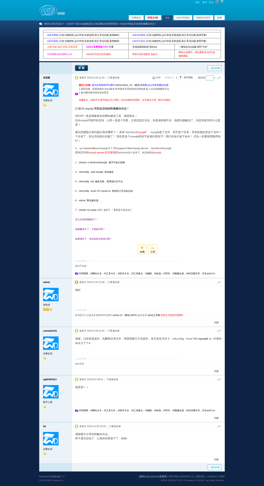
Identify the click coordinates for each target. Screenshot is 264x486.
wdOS (133, 315)
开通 (111, 47)
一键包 (135, 85)
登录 (204, 2)
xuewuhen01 (50, 330)
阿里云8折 (153, 17)
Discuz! (56, 476)
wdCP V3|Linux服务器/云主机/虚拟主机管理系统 (93, 23)
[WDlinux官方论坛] (52, 15)
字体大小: (170, 77)
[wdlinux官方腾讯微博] (222, 2)
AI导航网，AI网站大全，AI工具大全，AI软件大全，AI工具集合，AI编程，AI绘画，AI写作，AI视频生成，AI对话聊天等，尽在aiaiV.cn (147, 273)
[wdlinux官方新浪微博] (216, 2)
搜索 (219, 17)
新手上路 (47, 402)
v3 (120, 315)
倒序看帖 (188, 77)
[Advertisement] (149, 103)
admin (46, 282)
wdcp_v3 (127, 85)
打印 (158, 77)
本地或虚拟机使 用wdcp (144, 47)
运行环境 (79, 35)
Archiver (212, 476)
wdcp (119, 85)
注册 (197, 2)
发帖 (82, 67)
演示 (96, 35)
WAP (222, 476)
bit (44, 426)
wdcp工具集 (154, 315)
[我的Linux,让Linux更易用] (153, 476)
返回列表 (215, 68)
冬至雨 (46, 77)
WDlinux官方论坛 (53, 23)
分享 (153, 251)
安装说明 (89, 35)
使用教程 (114, 35)
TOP (216, 322)
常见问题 (104, 35)
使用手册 (201, 35)
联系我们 (200, 476)
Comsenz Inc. (58, 480)
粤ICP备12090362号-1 (181, 476)
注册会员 (47, 100)
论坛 (167, 17)
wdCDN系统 (182, 17)
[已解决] (80, 108)
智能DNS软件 (203, 17)
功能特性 (69, 35)
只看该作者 (113, 77)
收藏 (142, 251)
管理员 (46, 305)
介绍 (62, 35)
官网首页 (136, 17)
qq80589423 (50, 379)
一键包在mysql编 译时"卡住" (193, 47)
